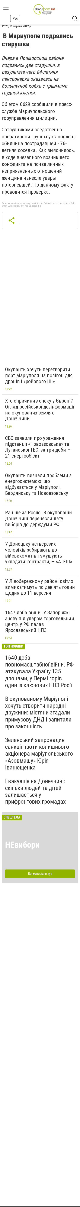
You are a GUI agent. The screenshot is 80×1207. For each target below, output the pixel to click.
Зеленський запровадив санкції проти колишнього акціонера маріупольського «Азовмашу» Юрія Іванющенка (39, 753)
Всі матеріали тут (40, 874)
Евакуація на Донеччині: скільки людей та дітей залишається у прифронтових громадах (35, 791)
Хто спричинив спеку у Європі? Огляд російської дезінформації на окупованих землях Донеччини (39, 410)
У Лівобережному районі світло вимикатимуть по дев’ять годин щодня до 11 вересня (40, 587)
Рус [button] (15, 18)
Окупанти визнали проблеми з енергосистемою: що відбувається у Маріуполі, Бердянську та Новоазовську (38, 484)
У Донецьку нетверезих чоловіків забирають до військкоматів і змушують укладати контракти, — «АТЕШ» (38, 553)
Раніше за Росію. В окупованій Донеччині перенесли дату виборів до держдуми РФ (38, 518)
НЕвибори (22, 845)
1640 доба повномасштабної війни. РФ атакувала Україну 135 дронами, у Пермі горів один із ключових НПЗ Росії (39, 671)
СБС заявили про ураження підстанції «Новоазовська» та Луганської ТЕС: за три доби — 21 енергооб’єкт (38, 447)
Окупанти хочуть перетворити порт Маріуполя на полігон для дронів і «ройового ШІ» (39, 375)
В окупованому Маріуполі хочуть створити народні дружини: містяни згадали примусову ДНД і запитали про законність (38, 712)
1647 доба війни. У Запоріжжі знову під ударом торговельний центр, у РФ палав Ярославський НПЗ (39, 621)
